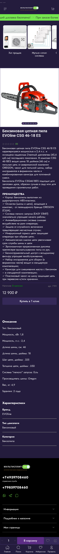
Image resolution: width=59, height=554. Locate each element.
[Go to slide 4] (30, 123)
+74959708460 (15, 477)
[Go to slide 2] (25, 123)
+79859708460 (15, 487)
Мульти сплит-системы (39, 54)
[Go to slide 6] (36, 123)
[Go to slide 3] (28, 123)
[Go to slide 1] (23, 123)
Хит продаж (15, 53)
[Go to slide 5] (33, 123)
